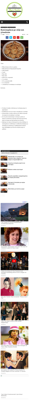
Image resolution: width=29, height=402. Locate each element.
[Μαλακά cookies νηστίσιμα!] (4, 171)
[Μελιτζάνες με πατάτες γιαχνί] (4, 190)
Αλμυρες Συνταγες (4, 27)
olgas (3, 34)
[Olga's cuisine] (14, 10)
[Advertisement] (14, 97)
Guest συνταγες (4, 172)
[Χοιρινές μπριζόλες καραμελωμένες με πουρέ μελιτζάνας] (4, 177)
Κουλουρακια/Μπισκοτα (11, 27)
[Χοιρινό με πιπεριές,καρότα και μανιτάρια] (4, 164)
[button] (27, 22)
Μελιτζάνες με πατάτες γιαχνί (16, 189)
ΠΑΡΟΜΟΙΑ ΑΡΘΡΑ (5, 151)
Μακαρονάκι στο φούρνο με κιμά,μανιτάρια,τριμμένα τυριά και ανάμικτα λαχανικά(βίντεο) (17, 158)
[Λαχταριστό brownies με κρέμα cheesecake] (4, 184)
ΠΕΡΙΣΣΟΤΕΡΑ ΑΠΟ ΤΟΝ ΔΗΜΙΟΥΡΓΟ (9, 153)
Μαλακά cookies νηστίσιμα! (15, 169)
